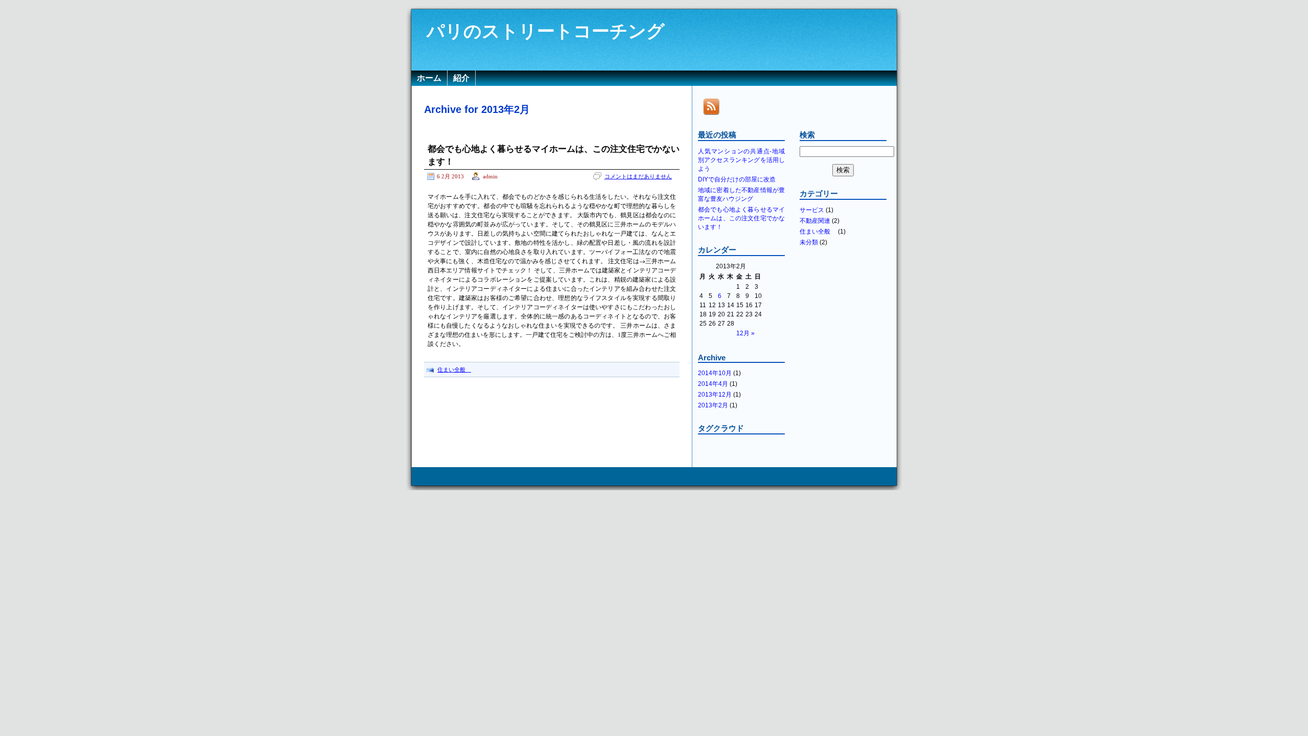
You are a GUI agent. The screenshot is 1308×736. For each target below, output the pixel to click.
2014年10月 (715, 373)
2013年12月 (715, 394)
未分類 (809, 242)
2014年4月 (713, 383)
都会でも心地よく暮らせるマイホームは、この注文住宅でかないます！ (741, 218)
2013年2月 (713, 405)
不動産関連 (815, 220)
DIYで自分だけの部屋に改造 (737, 179)
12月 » (745, 333)
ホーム (429, 78)
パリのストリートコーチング (546, 31)
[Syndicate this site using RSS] (711, 115)
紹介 (461, 78)
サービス (812, 210)
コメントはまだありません (638, 176)
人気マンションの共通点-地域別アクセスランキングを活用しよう (741, 160)
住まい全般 (454, 369)
